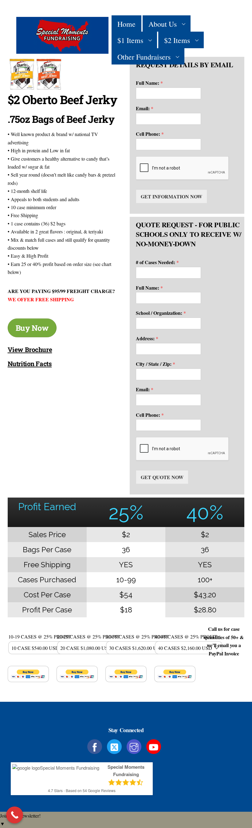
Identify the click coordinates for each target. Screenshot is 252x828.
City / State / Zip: (155, 364)
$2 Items (177, 40)
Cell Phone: (150, 134)
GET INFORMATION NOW (171, 196)
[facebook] (95, 746)
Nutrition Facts (30, 363)
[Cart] (227, 40)
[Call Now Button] (14, 815)
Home (126, 24)
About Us (162, 24)
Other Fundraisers (144, 57)
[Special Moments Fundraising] (62, 50)
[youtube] (154, 746)
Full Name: (149, 83)
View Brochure (30, 349)
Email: (144, 108)
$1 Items (130, 40)
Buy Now (32, 328)
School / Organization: (161, 313)
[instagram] (135, 746)
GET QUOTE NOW (162, 477)
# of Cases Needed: (157, 262)
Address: (147, 338)
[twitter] (115, 746)
